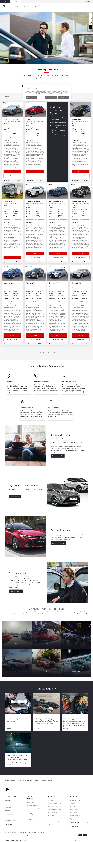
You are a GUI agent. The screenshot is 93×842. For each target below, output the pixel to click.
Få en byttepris (9, 814)
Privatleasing (30, 817)
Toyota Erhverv (9, 824)
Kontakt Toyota (74, 809)
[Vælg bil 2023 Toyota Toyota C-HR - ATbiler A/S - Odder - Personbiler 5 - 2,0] (57, 273)
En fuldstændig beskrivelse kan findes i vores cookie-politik (49, 93)
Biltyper (7, 817)
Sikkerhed (51, 815)
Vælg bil (12, 171)
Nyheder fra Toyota (75, 800)
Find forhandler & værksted (55, 803)
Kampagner (16, 6)
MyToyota (51, 824)
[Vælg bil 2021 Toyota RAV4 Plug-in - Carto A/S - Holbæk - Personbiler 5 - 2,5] (35, 191)
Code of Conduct (75, 815)
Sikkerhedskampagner (54, 821)
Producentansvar (84, 840)
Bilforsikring (30, 814)
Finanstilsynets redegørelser (34, 808)
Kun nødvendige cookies (51, 97)
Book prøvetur (89, 1)
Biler (10, 6)
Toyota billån (30, 802)
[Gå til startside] (4, 5)
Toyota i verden (74, 826)
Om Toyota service (53, 806)
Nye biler (7, 800)
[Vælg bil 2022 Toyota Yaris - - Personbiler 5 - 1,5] (12, 191)
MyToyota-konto (86, 5)
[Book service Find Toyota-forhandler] (90, 27)
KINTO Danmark (31, 820)
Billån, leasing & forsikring (28, 6)
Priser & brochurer (10, 820)
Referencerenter (31, 811)
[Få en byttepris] (90, 23)
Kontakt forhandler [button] (12, 176)
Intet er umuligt (74, 806)
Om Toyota (62, 6)
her (25, 780)
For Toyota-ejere (47, 6)
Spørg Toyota (73, 812)
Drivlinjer (7, 810)
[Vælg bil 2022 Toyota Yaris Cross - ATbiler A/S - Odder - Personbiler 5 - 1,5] (12, 273)
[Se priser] (90, 15)
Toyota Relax (51, 818)
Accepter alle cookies (63, 97)
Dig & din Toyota (52, 812)
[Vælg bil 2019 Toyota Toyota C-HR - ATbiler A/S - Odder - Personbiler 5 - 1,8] (80, 273)
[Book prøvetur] (90, 19)
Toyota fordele (74, 803)
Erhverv (55, 6)
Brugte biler (8, 804)
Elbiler (39, 6)
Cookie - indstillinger (31, 97)
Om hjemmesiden (56, 840)
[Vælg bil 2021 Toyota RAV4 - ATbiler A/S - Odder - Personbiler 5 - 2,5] (35, 273)
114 (54, 352)
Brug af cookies (65, 840)
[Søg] (78, 6)
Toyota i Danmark (75, 818)
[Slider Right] (21, 109)
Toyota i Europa (74, 822)
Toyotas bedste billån (32, 805)
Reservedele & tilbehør (54, 809)
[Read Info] (10, 140)
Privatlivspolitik (74, 840)
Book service (51, 800)
